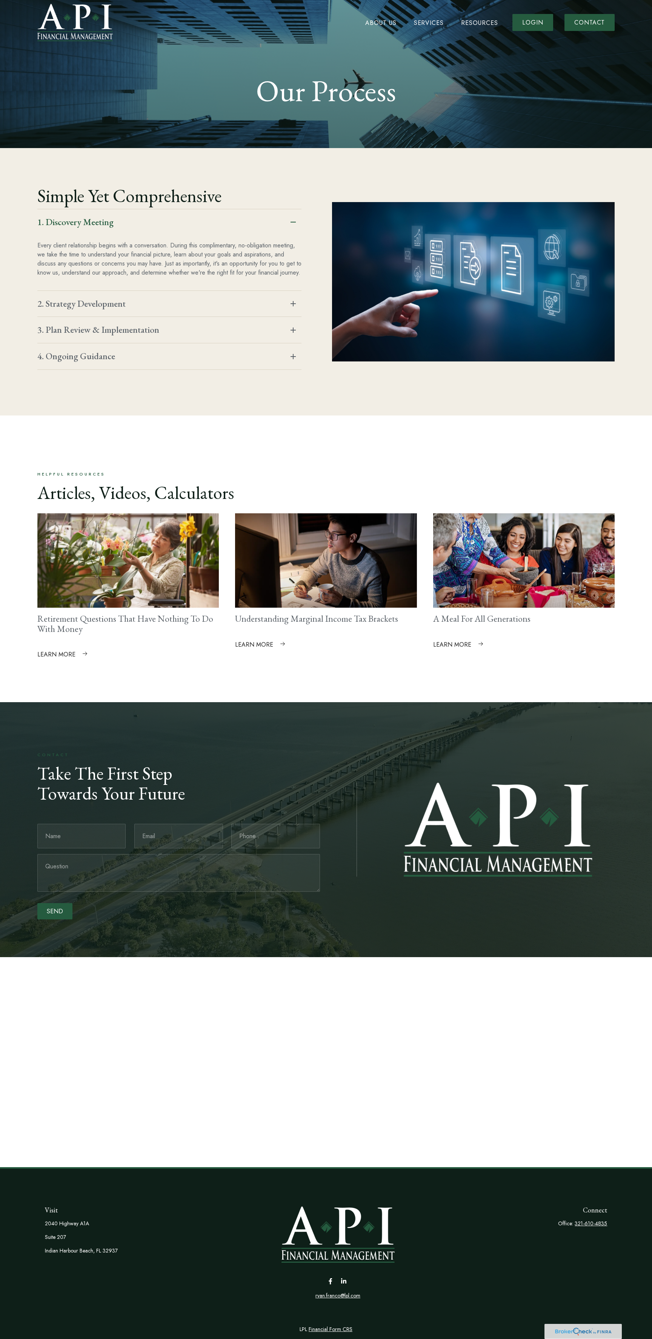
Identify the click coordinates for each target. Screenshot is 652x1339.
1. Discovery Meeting (75, 222)
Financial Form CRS (330, 1329)
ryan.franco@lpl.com (337, 1295)
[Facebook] (331, 1281)
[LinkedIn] (344, 1281)
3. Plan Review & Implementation (98, 329)
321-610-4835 (591, 1223)
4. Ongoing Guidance (76, 356)
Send (55, 911)
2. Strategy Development (81, 303)
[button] (381, 22)
